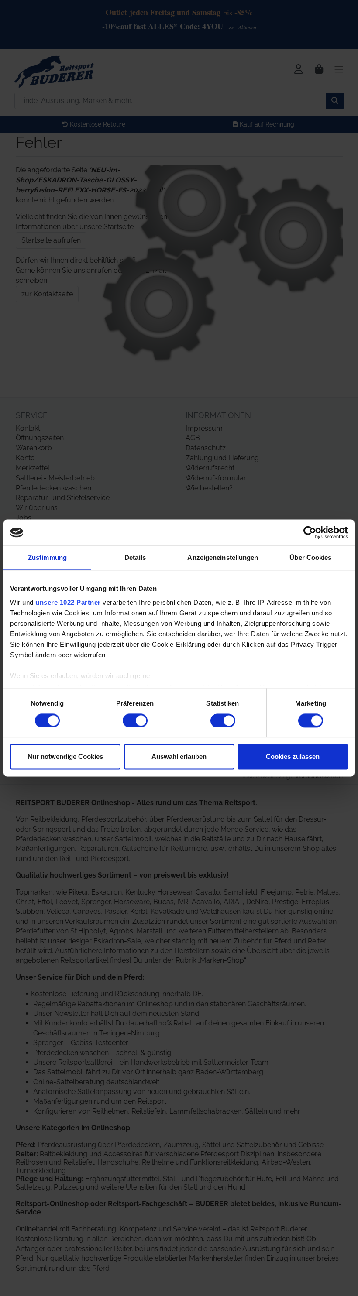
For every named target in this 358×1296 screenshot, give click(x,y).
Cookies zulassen (293, 757)
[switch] (135, 720)
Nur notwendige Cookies (65, 757)
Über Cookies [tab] (310, 557)
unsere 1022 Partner (68, 602)
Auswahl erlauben (179, 757)
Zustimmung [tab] (47, 557)
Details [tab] (135, 557)
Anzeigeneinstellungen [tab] (222, 557)
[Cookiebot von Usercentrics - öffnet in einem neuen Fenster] (310, 532)
